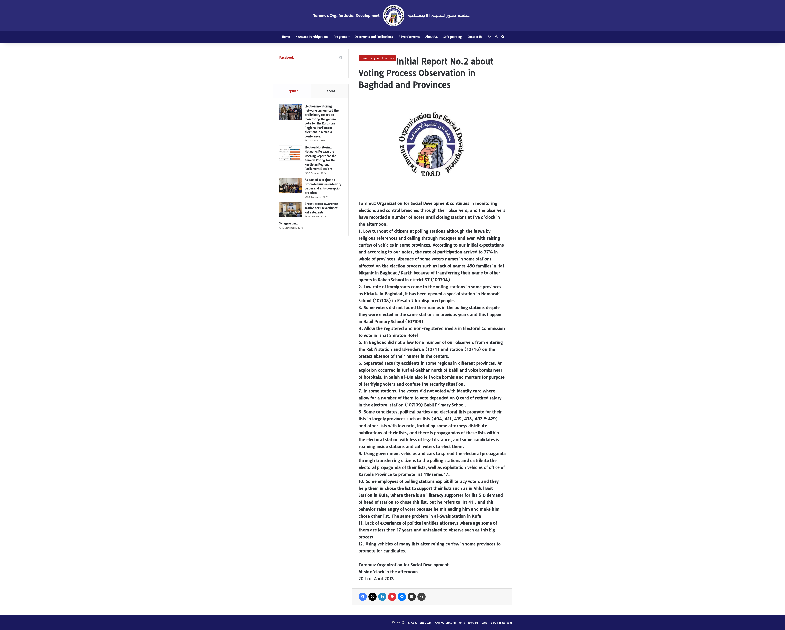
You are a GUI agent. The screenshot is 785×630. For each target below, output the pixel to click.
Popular (292, 91)
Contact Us (475, 37)
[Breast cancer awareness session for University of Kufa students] (290, 209)
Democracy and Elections (377, 58)
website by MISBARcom (497, 622)
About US (431, 37)
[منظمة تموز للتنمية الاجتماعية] (392, 15)
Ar (489, 37)
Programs (340, 37)
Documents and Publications (374, 37)
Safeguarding (452, 37)
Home (286, 37)
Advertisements (409, 37)
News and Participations (312, 37)
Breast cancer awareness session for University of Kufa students (321, 208)
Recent (330, 91)
